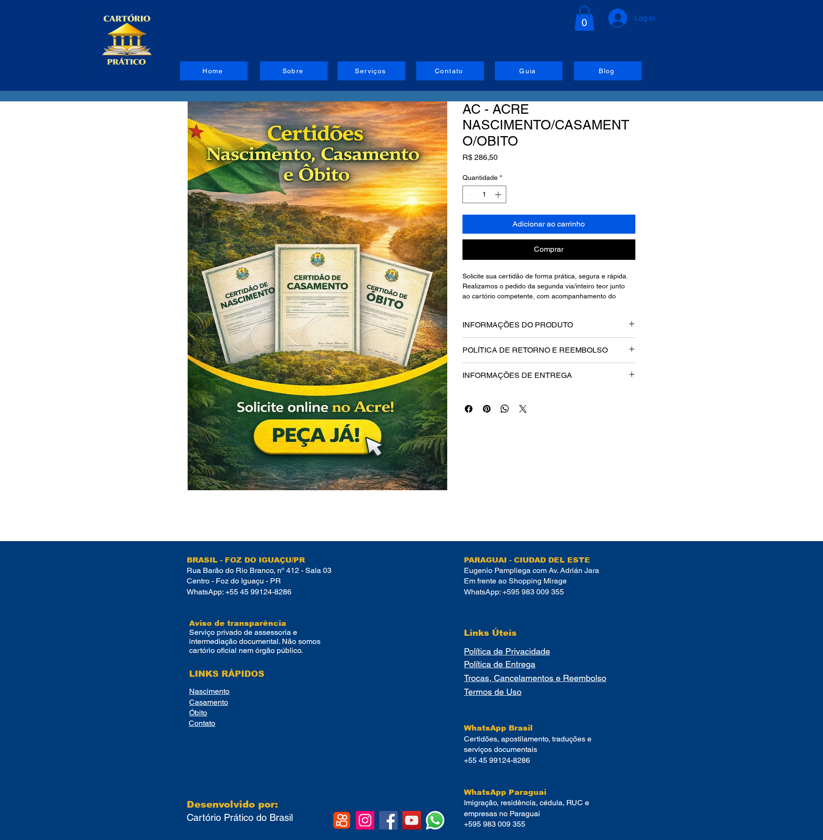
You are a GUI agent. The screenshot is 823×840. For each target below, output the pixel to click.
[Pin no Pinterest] (486, 409)
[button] (584, 18)
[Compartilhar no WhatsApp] (505, 409)
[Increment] (499, 194)
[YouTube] (411, 820)
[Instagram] (365, 820)
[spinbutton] (484, 194)
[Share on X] (523, 409)
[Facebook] (388, 820)
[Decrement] (470, 194)
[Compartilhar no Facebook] (468, 409)
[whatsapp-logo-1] (435, 820)
